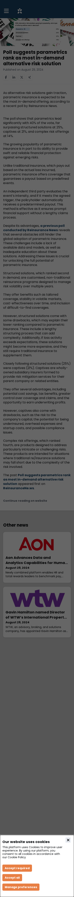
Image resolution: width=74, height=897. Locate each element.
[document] (37, 866)
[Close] (68, 840)
